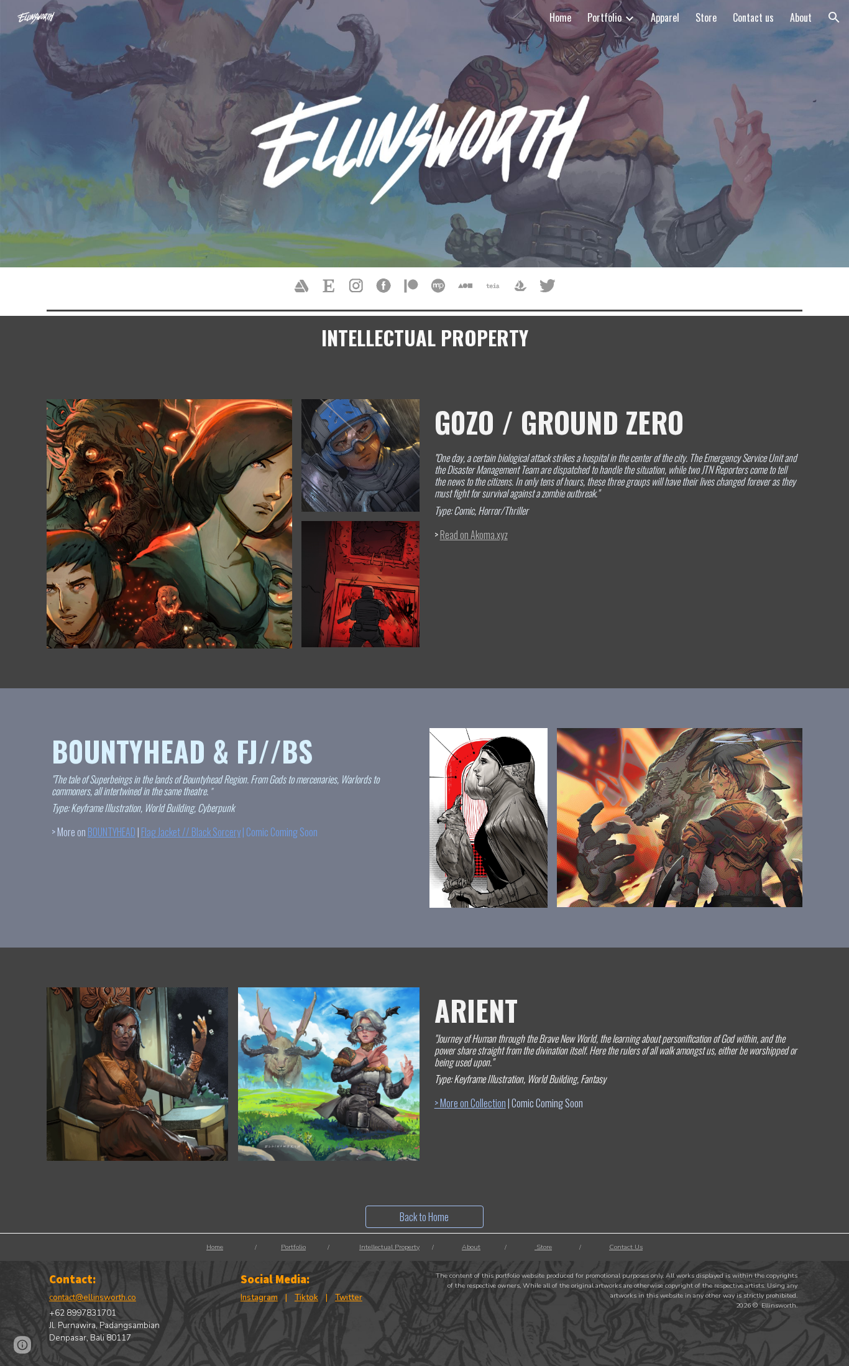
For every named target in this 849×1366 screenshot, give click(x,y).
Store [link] (706, 17)
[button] (834, 17)
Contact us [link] (753, 17)
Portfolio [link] (604, 17)
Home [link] (560, 17)
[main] (425, 337)
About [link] (801, 17)
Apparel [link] (665, 17)
